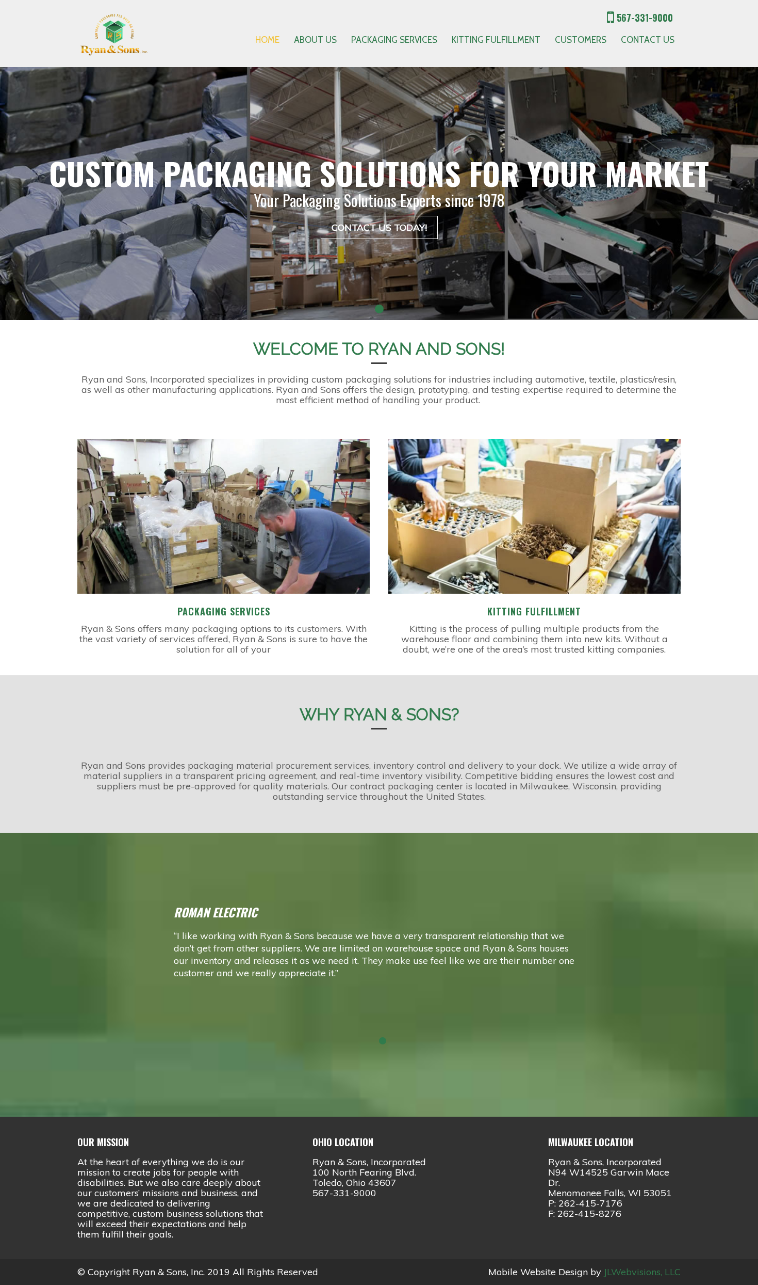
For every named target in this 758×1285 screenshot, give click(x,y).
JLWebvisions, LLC (642, 1272)
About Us (315, 40)
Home (267, 40)
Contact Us (647, 40)
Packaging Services (394, 40)
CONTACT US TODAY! (379, 227)
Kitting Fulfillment (496, 40)
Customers (580, 40)
